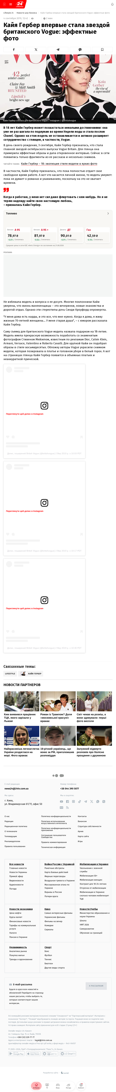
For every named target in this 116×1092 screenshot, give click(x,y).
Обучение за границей (91, 933)
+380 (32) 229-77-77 (26, 1037)
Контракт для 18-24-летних (93, 884)
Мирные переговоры (55, 876)
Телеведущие (11, 836)
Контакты (82, 816)
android (16, 1053)
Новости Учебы (89, 909)
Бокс (47, 951)
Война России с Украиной (59, 864)
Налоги (13, 933)
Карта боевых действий (56, 872)
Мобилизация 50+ (88, 875)
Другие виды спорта (55, 967)
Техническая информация (53, 847)
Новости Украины (18, 872)
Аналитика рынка (18, 951)
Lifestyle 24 (8, 13)
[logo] (19, 4)
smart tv (50, 1053)
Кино (47, 909)
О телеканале (11, 831)
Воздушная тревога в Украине (60, 880)
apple (33, 1053)
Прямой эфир (16, 876)
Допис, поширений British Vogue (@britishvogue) (31, 453)
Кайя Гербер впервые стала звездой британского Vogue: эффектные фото (75, 13)
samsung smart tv (68, 1053)
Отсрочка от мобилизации (93, 888)
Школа (83, 920)
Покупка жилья (16, 955)
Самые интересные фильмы (58, 913)
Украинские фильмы (55, 917)
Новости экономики (21, 909)
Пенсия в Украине (18, 937)
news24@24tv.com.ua (17, 788)
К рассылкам (96, 986)
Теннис (48, 959)
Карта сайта (83, 836)
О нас (7, 816)
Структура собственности (89, 826)
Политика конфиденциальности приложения (56, 829)
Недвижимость (18, 947)
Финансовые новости (20, 921)
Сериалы (49, 929)
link (61, 801)
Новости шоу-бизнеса (27, 13)
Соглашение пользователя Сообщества (53, 836)
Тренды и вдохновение (20, 959)
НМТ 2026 (84, 924)
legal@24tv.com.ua (43, 1040)
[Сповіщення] (112, 4)
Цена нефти (15, 913)
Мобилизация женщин (91, 880)
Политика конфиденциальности (56, 816)
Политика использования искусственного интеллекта (54, 822)
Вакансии (82, 821)
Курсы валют (15, 917)
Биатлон (49, 963)
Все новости (16, 864)
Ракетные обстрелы (54, 868)
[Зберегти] (102, 49)
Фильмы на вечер (53, 921)
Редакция (9, 821)
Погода (12, 888)
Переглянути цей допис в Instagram (24, 414)
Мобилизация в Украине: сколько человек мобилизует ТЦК (94, 895)
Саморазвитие (87, 929)
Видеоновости (16, 880)
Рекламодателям (12, 841)
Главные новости (18, 868)
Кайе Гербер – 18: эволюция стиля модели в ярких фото (59, 163)
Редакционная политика (16, 826)
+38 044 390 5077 (69, 788)
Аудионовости (16, 884)
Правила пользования (15, 846)
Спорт (48, 947)
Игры (80, 841)
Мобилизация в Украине (94, 864)
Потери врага (51, 896)
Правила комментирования (54, 842)
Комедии (49, 925)
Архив (80, 831)
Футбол (48, 955)
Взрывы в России (53, 892)
